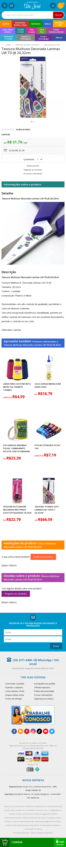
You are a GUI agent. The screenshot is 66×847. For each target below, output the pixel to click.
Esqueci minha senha (14, 695)
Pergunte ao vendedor (16, 593)
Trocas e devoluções (43, 695)
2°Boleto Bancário (42, 687)
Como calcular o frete (14, 691)
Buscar (58, 15)
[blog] (20, 731)
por (36, 394)
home (8, 45)
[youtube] (45, 731)
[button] (31, 121)
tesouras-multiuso (51, 45)
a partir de (7, 398)
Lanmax (6, 134)
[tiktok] (39, 731)
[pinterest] (26, 731)
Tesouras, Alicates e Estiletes (27, 45)
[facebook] (14, 731)
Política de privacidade (44, 691)
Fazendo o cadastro (14, 687)
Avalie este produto (43, 556)
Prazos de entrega (13, 698)
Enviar (56, 646)
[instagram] (33, 731)
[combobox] (33, 15)
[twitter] (52, 731)
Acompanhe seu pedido (44, 683)
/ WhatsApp (42, 660)
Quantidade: (29, 159)
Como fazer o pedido (14, 683)
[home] (32, 8)
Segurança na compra (43, 698)
